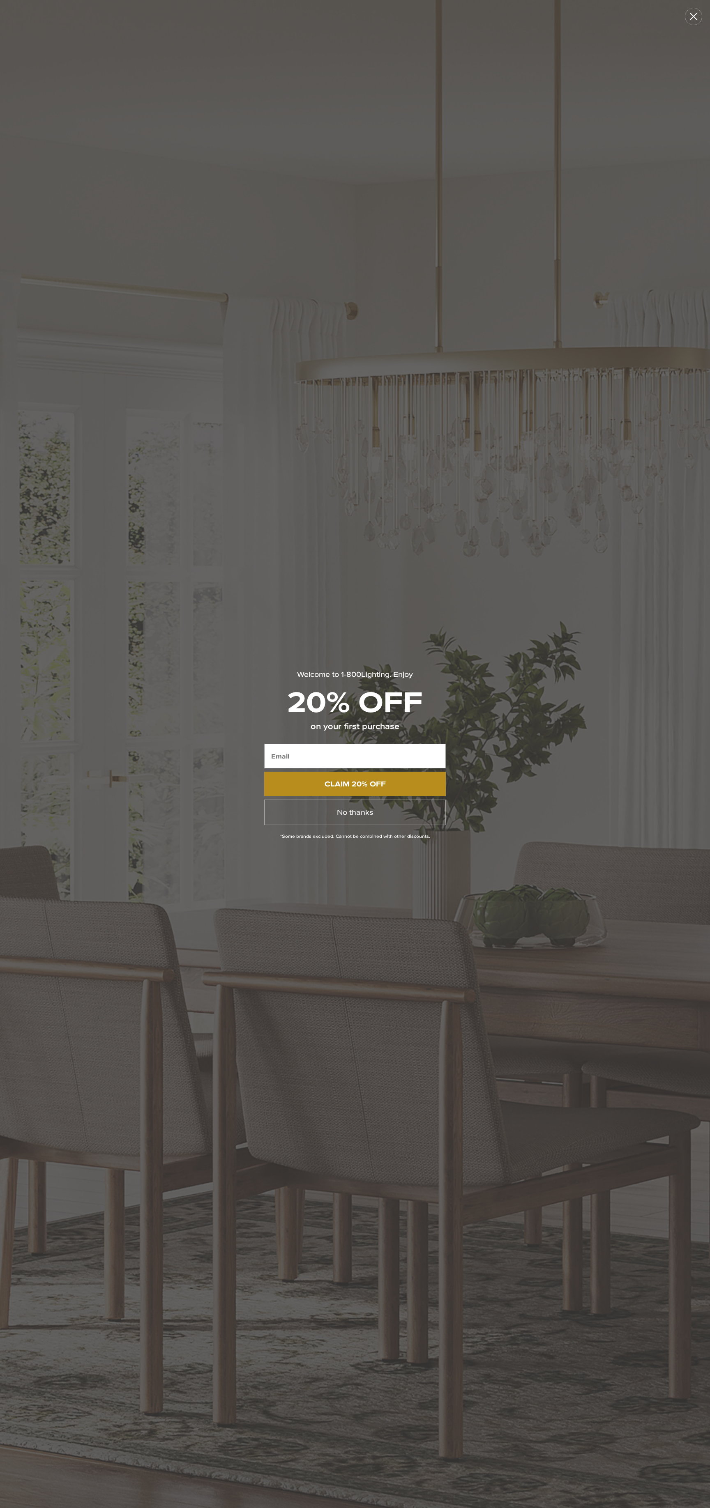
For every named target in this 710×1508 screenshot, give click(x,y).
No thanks (355, 812)
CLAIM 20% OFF (355, 783)
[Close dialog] (693, 16)
